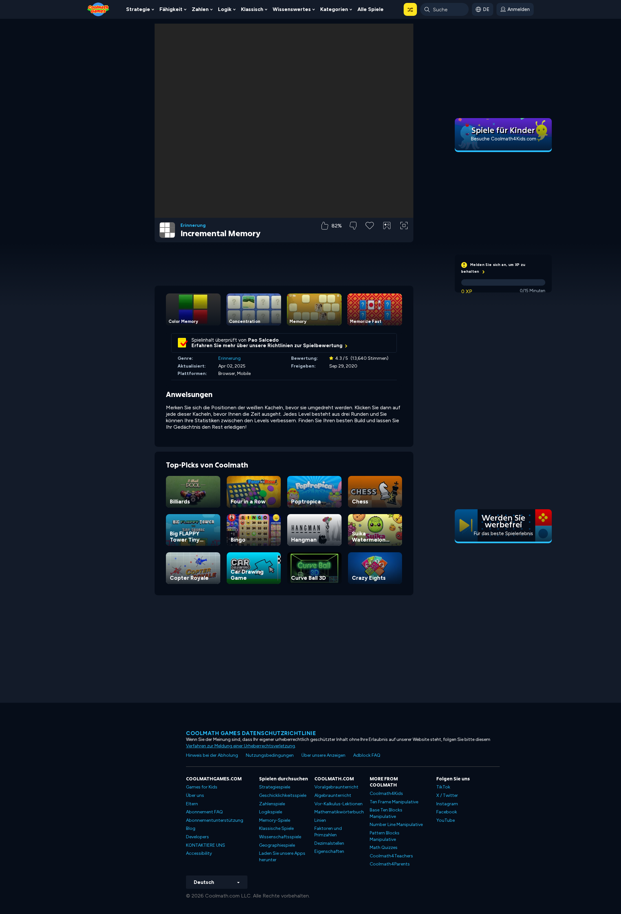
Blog (190, 828)
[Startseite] (98, 9)
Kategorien (334, 9)
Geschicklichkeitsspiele (282, 795)
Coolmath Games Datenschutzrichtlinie (251, 733)
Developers (197, 837)
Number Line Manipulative (396, 824)
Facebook (446, 812)
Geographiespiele (277, 845)
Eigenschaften (329, 851)
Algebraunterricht (332, 795)
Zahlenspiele (272, 804)
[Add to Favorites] (369, 225)
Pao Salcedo (263, 340)
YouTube (445, 820)
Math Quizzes (384, 847)
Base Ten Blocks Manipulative (386, 813)
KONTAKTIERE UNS (205, 845)
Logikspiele (270, 812)
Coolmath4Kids (386, 793)
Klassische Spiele (276, 828)
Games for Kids (201, 787)
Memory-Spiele (274, 820)
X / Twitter (447, 795)
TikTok (443, 787)
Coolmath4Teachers (391, 856)
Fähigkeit (170, 9)
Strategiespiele (274, 787)
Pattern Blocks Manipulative (384, 836)
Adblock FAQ (366, 755)
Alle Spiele (370, 9)
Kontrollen (387, 236)
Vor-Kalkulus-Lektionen (338, 804)
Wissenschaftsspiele (280, 837)
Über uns (195, 795)
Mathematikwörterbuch (339, 812)
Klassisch (252, 9)
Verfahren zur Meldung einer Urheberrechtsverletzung (240, 746)
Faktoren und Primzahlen (328, 832)
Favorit (370, 235)
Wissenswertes (292, 9)
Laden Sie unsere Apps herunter (282, 857)
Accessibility (199, 853)
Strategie (138, 9)
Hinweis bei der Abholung (212, 755)
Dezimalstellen (329, 843)
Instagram (447, 804)
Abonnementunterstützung (214, 820)
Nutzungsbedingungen (270, 755)
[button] (410, 9)
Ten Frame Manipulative (394, 802)
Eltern (192, 804)
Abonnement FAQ (204, 812)
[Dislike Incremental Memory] (353, 225)
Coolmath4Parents (390, 864)
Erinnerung (193, 225)
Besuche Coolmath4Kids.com (503, 139)
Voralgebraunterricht (336, 787)
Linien (320, 820)
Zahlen (200, 9)
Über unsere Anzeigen (323, 755)
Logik (225, 9)
